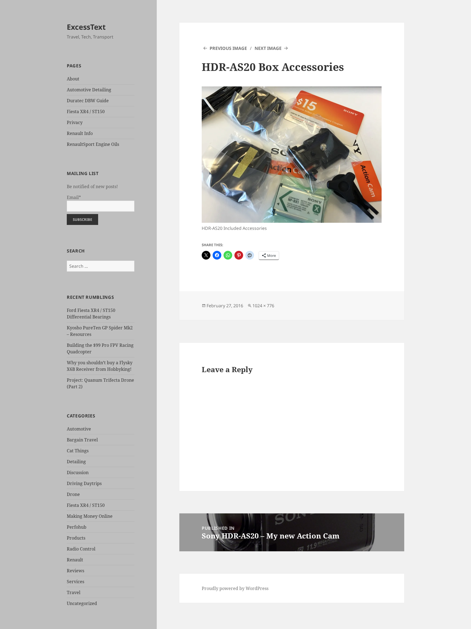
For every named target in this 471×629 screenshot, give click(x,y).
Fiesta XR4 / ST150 (86, 112)
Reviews (75, 571)
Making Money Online (90, 516)
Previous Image (228, 48)
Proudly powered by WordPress (235, 588)
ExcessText (86, 27)
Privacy (75, 122)
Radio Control (81, 549)
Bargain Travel (82, 440)
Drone (73, 494)
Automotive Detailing (89, 90)
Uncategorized (82, 603)
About (73, 79)
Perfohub (76, 527)
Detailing (76, 462)
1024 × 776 (263, 306)
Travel (73, 592)
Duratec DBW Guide (88, 101)
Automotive (79, 429)
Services (75, 582)
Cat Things (78, 451)
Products (76, 538)
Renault (75, 560)
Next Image (268, 48)
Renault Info (80, 133)
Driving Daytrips (84, 483)
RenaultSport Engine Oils (93, 144)
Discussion (78, 472)
